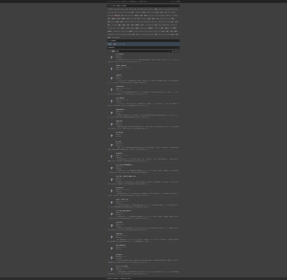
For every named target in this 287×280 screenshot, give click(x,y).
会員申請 (178, 1)
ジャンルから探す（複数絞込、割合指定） (117, 5)
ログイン (173, 1)
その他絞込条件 (111, 47)
